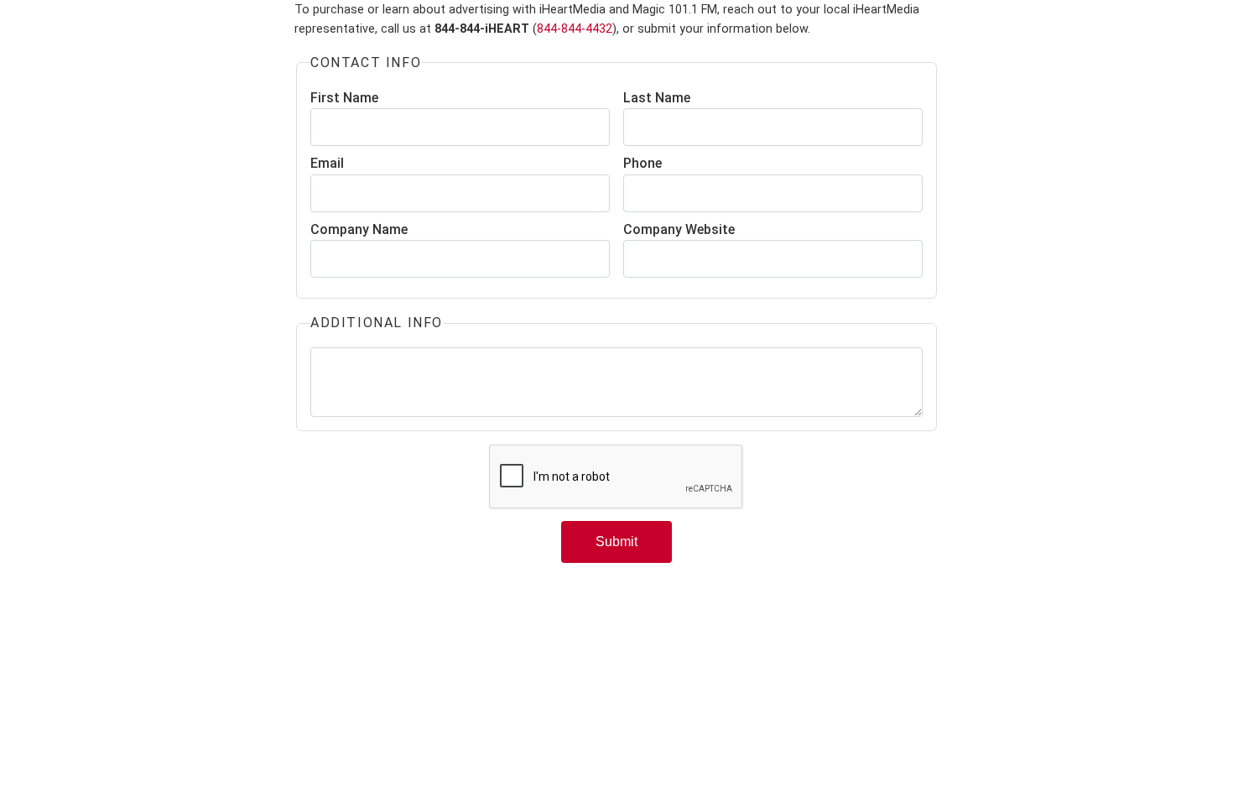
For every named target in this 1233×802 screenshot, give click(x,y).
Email (327, 163)
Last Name (656, 98)
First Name (344, 98)
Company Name (359, 229)
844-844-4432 (574, 29)
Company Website (679, 229)
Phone (642, 163)
